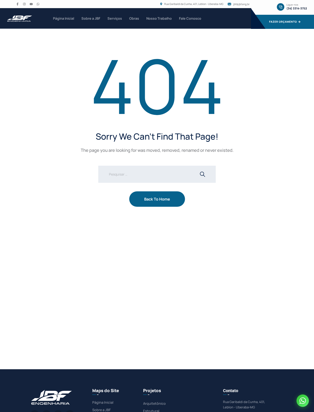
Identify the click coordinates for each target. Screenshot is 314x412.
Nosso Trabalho (159, 18)
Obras (134, 18)
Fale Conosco (190, 18)
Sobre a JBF (90, 18)
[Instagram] (24, 4)
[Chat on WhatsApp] (302, 400)
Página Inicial (63, 18)
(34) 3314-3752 (296, 8)
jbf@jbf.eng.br (241, 4)
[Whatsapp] (38, 4)
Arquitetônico (154, 403)
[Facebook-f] (17, 4)
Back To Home (157, 199)
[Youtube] (31, 4)
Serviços (114, 18)
